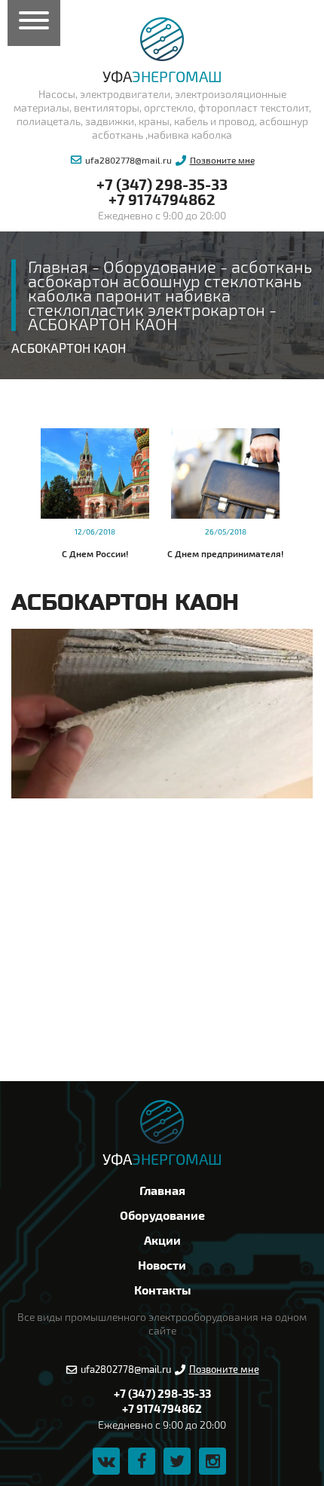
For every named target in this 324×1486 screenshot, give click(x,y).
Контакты (162, 1289)
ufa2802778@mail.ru (128, 160)
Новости (162, 1265)
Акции (162, 1240)
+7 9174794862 (162, 199)
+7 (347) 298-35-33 (162, 183)
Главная (162, 1190)
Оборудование (162, 1215)
